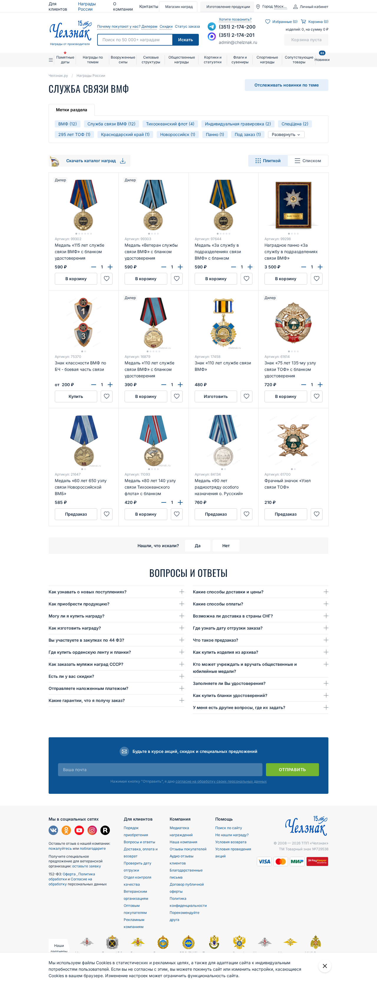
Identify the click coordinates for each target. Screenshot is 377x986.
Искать (185, 39)
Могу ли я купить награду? (77, 615)
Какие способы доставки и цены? (228, 591)
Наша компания (183, 842)
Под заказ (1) (248, 134)
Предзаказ (76, 514)
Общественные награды (181, 59)
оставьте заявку (86, 866)
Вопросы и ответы (139, 842)
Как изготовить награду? (75, 627)
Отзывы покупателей (188, 849)
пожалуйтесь (60, 848)
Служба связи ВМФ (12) (111, 123)
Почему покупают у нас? (117, 26)
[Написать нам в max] (212, 36)
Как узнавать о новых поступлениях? (88, 591)
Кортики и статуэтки (212, 59)
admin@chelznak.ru (238, 42)
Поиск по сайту (228, 828)
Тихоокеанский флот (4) (170, 123)
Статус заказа (187, 26)
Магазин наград (179, 6)
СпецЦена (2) (295, 123)
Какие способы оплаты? (218, 603)
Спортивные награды (267, 59)
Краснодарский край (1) (125, 134)
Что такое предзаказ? (215, 640)
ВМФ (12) (67, 123)
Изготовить (216, 396)
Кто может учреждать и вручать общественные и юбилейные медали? (245, 668)
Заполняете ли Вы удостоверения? (229, 683)
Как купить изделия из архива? (225, 652)
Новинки (322, 57)
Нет (226, 545)
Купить (76, 396)
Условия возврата (231, 842)
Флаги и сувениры (240, 59)
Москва (280, 6)
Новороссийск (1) (177, 134)
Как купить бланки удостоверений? (230, 695)
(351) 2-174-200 (237, 27)
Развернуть (284, 134)
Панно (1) (215, 134)
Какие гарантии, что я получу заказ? (87, 700)
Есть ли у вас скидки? (71, 676)
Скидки (166, 26)
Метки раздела (71, 109)
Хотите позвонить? (235, 19)
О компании (123, 6)
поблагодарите (93, 848)
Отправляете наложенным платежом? (88, 688)
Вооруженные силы (123, 59)
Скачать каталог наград (91, 160)
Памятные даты (65, 59)
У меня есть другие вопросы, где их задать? (239, 707)
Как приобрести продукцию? (79, 603)
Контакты (148, 6)
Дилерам (149, 26)
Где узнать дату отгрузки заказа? (228, 627)
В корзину (76, 278)
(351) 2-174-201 (236, 35)
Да (198, 545)
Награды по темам (93, 59)
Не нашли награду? (232, 835)
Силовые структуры (151, 59)
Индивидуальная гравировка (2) (238, 123)
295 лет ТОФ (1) (74, 134)
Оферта (70, 874)
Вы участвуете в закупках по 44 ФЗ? (86, 640)
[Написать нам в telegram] (212, 26)
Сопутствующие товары (299, 59)
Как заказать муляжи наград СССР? (86, 664)
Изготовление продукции (228, 6)
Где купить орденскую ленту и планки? (90, 652)
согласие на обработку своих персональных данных (221, 781)
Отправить (292, 769)
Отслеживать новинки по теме (286, 84)
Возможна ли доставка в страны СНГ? (233, 615)
